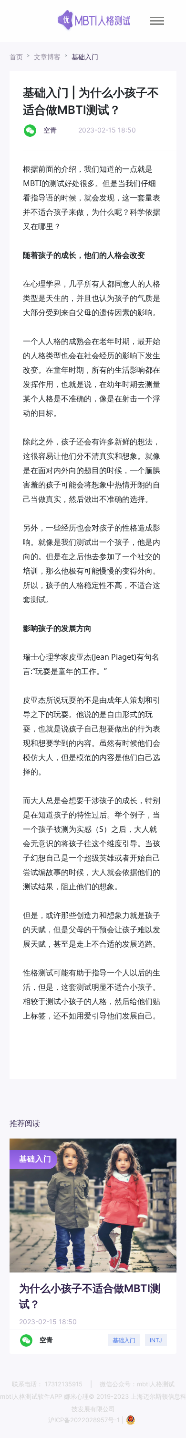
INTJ (156, 1340)
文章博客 (47, 57)
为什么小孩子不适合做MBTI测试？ (90, 1296)
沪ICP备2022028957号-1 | (86, 1420)
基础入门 (85, 57)
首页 (16, 57)
